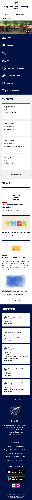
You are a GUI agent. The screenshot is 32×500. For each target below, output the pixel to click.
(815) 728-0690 (17, 434)
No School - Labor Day (12, 163)
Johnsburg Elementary (15, 453)
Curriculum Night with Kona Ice (14, 146)
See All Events (16, 174)
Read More (14, 358)
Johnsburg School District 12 (15, 446)
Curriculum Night (10, 129)
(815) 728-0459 (18, 432)
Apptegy (19, 497)
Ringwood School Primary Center (15, 450)
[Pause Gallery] (28, 31)
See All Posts (16, 300)
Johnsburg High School (15, 460)
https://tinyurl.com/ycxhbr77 (14, 389)
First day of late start (11, 112)
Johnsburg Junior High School (15, 456)
